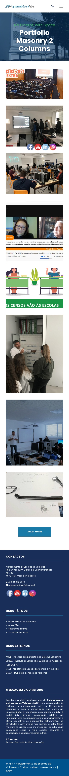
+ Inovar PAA (12, 625)
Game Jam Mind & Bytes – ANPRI (34, 121)
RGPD (9, 771)
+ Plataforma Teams (16, 628)
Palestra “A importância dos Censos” (34, 79)
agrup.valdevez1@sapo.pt (21, 585)
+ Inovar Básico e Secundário (21, 621)
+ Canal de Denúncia (17, 632)
